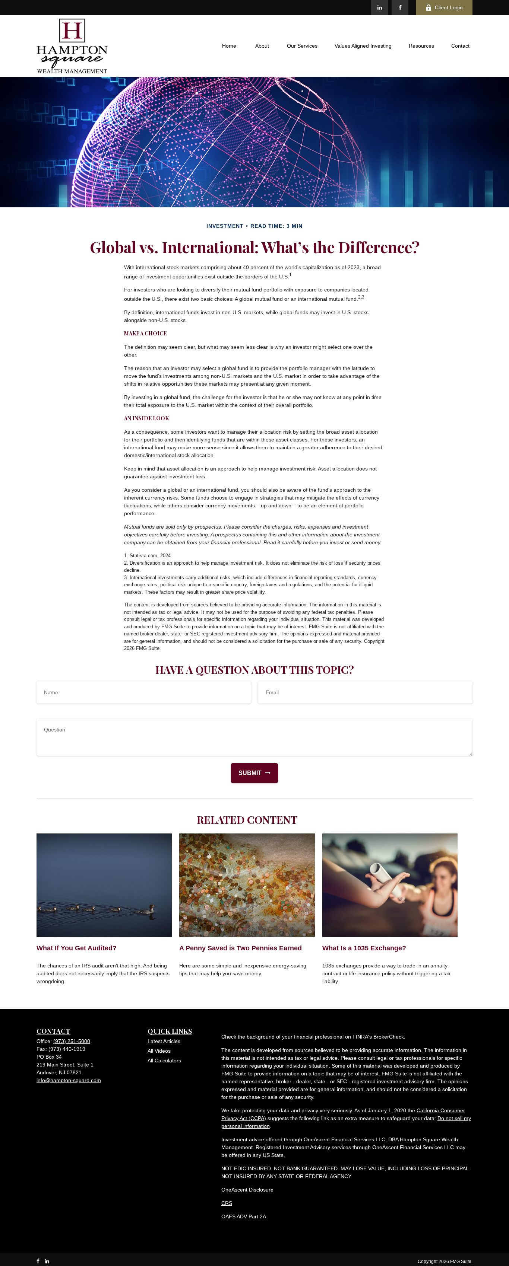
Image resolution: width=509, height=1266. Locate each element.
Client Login (449, 7)
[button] (229, 46)
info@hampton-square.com (69, 1080)
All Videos (159, 1051)
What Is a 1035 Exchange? (364, 948)
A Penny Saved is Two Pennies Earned (240, 948)
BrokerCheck (388, 1037)
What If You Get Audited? (77, 948)
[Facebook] (400, 7)
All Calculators (164, 1060)
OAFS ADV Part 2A (243, 1216)
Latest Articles (164, 1041)
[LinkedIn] (379, 7)
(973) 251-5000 (71, 1041)
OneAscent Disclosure (247, 1190)
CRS (226, 1203)
